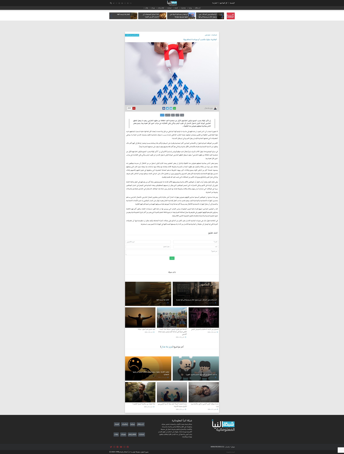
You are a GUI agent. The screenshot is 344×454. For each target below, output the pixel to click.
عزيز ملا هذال (167, 347)
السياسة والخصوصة (230, 452)
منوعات (153, 8)
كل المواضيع (223, 3)
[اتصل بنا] (130, 3)
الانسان (177, 115)
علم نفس (207, 35)
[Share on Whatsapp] (174, 108)
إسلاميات (183, 8)
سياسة (190, 8)
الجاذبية (162, 115)
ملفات (146, 8)
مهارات (182, 115)
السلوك (172, 115)
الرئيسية (232, 3)
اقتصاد (176, 8)
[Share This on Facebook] (163, 108)
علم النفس (167, 115)
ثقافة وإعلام (161, 8)
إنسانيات (169, 8)
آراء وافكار (197, 8)
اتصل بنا (215, 3)
